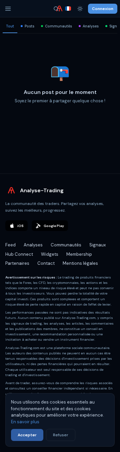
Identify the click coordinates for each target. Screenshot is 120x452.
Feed (10, 261)
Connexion (102, 8)
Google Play (54, 242)
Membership (79, 271)
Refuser (60, 435)
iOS (20, 242)
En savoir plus (25, 422)
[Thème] (80, 8)
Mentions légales (80, 280)
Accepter (27, 435)
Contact (46, 280)
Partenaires (17, 280)
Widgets (49, 271)
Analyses (91, 26)
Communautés (58, 26)
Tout (10, 26)
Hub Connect (19, 271)
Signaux (97, 261)
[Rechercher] (56, 8)
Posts (29, 26)
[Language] (68, 8)
